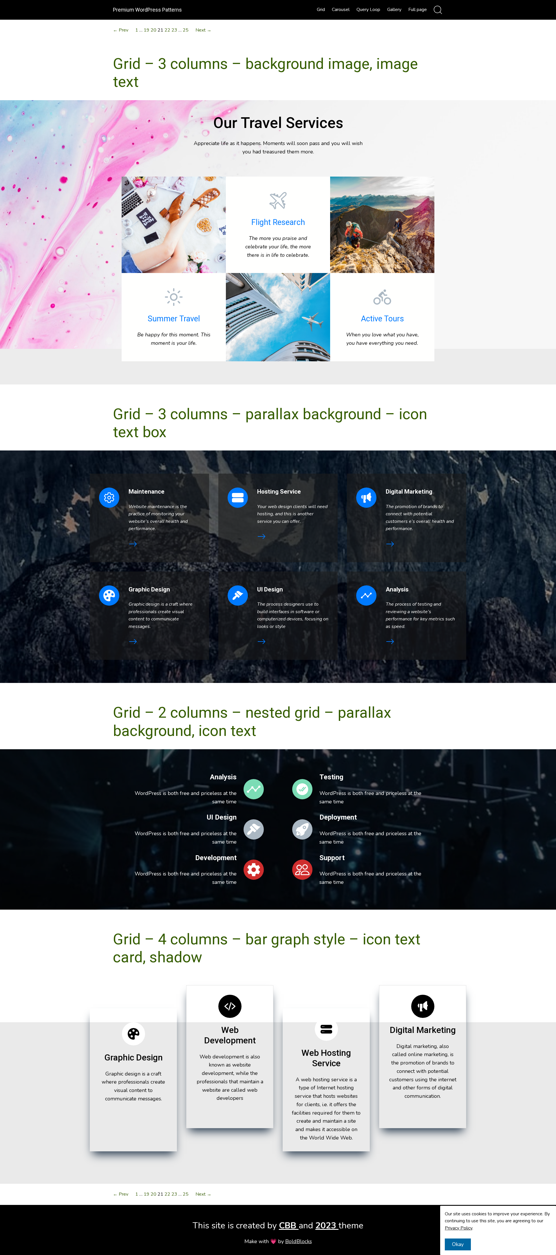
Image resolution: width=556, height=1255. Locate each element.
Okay (458, 1244)
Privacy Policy (458, 1228)
